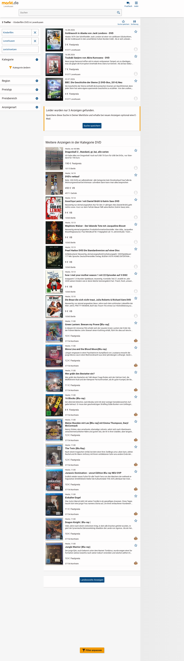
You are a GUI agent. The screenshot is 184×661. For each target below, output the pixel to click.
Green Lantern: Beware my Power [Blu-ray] (87, 324)
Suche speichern (123, 24)
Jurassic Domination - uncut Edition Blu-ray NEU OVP (93, 473)
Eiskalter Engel (73, 497)
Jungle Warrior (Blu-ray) (77, 547)
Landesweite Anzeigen (92, 579)
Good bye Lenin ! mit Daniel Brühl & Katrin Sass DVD (92, 201)
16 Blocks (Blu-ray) (75, 398)
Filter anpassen (94, 650)
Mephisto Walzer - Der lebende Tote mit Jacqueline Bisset (95, 226)
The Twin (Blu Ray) (75, 448)
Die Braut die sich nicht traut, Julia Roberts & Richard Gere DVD (98, 299)
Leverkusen (9, 41)
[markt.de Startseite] (10, 2)
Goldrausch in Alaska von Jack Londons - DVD (89, 33)
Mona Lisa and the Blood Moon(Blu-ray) (86, 349)
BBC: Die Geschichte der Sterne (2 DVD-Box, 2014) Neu (93, 82)
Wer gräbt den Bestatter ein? (80, 373)
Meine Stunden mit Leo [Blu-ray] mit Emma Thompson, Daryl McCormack (96, 424)
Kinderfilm (8, 32)
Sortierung (134, 24)
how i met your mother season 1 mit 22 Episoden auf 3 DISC (96, 275)
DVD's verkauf (72, 176)
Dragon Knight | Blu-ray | (78, 522)
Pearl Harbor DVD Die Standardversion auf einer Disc (92, 250)
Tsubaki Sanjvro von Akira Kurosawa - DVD (87, 57)
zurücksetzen (10, 49)
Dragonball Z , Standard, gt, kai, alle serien (87, 151)
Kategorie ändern (21, 67)
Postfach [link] (128, 6)
